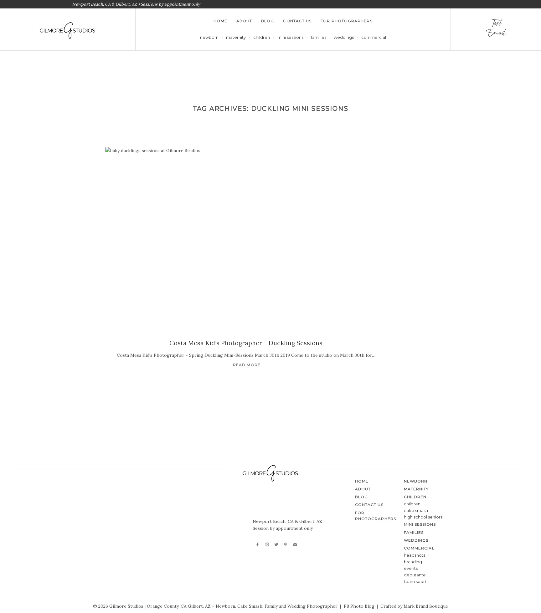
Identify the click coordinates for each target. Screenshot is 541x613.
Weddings (344, 37)
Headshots (414, 555)
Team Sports (416, 581)
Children (412, 503)
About (244, 20)
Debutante (415, 574)
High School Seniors (423, 516)
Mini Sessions (290, 37)
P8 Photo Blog (359, 606)
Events (411, 568)
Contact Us (297, 20)
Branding (413, 561)
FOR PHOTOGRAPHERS (346, 20)
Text (496, 24)
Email (496, 34)
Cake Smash (416, 510)
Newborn (209, 37)
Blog (267, 20)
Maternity (236, 37)
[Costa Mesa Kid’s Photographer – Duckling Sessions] (246, 241)
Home (220, 20)
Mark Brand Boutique (426, 606)
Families (318, 37)
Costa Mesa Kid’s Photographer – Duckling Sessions (245, 343)
